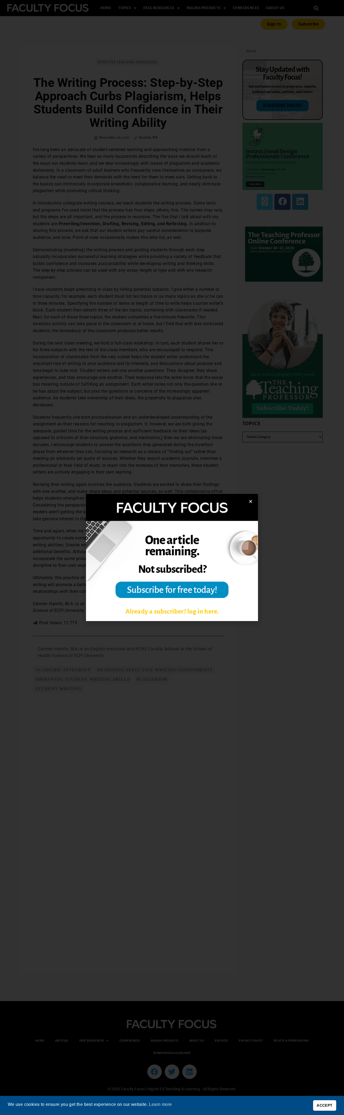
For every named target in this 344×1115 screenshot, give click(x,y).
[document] (172, 557)
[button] (251, 501)
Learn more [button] (160, 1104)
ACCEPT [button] (324, 1105)
